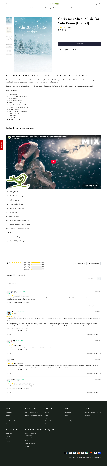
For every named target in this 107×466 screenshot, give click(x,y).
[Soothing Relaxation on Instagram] (49, 429)
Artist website (29, 438)
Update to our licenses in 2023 (33, 415)
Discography (9, 412)
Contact (66, 415)
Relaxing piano (10, 436)
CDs (7, 424)
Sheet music (40, 8)
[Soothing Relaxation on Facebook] (46, 429)
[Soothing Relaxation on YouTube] (53, 429)
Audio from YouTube (11, 421)
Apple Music (48, 418)
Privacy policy (68, 421)
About (80, 8)
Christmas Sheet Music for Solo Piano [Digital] (18, 302)
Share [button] (9, 306)
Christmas (8, 439)
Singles (8, 415)
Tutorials (8, 442)
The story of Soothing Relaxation (92, 412)
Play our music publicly (31, 412)
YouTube (47, 412)
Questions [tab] (20, 275)
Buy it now (80, 44)
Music (32, 8)
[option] (33, 44)
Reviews (67, 8)
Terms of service (68, 418)
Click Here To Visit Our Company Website (92, 457)
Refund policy (68, 424)
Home (26, 8)
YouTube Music (49, 421)
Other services (49, 424)
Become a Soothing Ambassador (30, 434)
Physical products (58, 8)
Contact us (74, 8)
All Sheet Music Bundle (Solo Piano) (75, 76)
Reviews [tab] (9, 275)
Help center (67, 412)
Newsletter (87, 415)
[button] (97, 306)
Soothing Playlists (30, 441)
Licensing (48, 8)
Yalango (27, 446)
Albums (8, 418)
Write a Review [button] (95, 263)
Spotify (47, 415)
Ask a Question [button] (81, 263)
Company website (30, 443)
